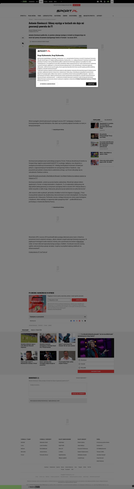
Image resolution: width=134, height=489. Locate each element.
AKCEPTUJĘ (91, 84)
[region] (67, 68)
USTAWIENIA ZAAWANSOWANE (47, 84)
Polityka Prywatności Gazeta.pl (83, 79)
